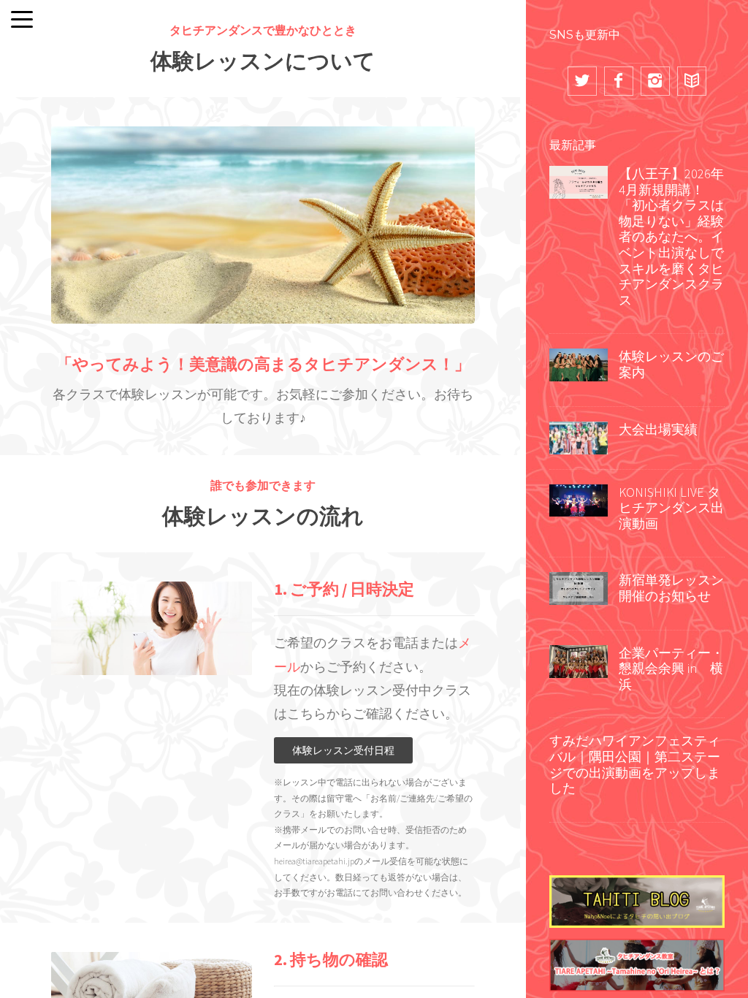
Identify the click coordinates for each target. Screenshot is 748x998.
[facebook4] (618, 81)
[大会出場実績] (578, 436)
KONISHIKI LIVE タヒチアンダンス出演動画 (671, 508)
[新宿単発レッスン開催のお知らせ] (578, 587)
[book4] (691, 81)
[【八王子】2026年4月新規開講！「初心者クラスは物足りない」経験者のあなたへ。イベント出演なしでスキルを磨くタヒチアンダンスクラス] (578, 180)
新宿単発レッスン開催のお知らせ (671, 587)
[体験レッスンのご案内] (578, 364)
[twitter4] (582, 81)
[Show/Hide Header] (22, 20)
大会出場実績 (658, 429)
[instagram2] (655, 81)
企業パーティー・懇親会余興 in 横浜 (671, 668)
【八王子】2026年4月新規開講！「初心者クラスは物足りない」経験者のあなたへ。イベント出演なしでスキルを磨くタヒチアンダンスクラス (671, 236)
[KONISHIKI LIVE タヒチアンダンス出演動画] (578, 499)
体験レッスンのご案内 (671, 364)
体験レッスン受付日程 (343, 750)
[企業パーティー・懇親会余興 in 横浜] (578, 659)
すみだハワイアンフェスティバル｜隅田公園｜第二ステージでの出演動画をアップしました (634, 764)
